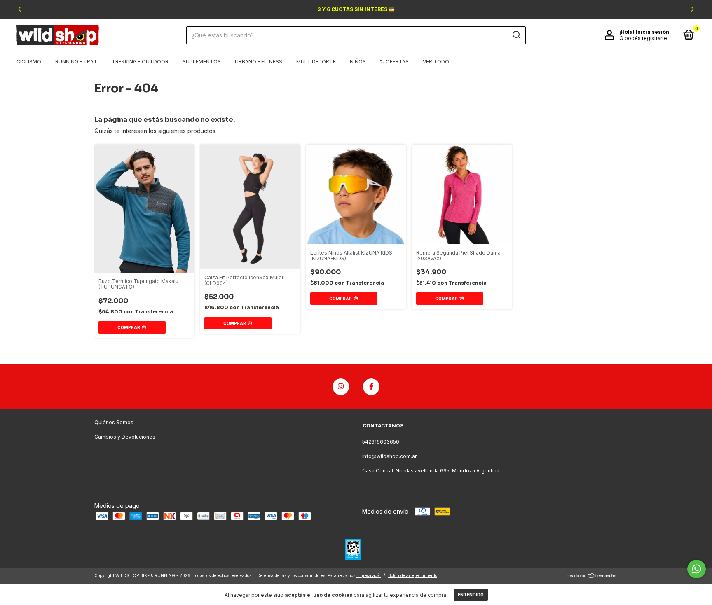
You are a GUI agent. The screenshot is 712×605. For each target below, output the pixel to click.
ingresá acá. (368, 575)
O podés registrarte (643, 38)
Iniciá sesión (652, 32)
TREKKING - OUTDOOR (140, 61)
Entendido (471, 594)
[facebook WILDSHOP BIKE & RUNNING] (371, 386)
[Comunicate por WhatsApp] (696, 569)
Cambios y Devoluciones (124, 437)
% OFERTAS (394, 61)
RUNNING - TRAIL (76, 61)
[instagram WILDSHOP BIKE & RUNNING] (341, 386)
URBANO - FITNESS (258, 61)
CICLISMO (28, 61)
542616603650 (380, 442)
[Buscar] (516, 35)
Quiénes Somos (114, 422)
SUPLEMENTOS (202, 61)
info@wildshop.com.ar (389, 456)
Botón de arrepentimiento (412, 575)
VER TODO (436, 61)
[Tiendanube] (592, 576)
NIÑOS (358, 61)
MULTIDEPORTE (316, 61)
